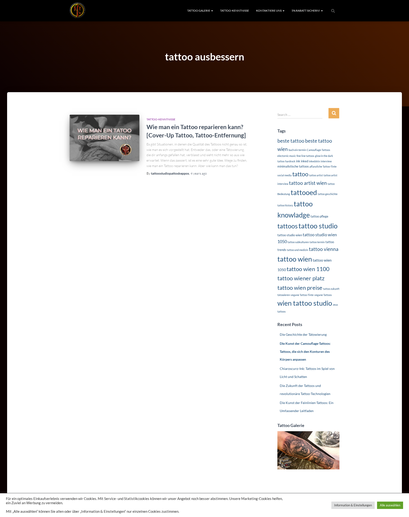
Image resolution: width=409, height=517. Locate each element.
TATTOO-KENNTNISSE (234, 10)
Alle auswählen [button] (390, 505)
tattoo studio (318, 226)
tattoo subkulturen (298, 242)
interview (326, 161)
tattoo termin (317, 242)
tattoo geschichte (328, 193)
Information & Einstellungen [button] (353, 505)
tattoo (300, 173)
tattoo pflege (319, 216)
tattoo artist (316, 175)
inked (304, 161)
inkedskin (314, 161)
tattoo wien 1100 (308, 268)
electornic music (286, 155)
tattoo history (285, 205)
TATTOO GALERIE (199, 10)
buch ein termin (297, 149)
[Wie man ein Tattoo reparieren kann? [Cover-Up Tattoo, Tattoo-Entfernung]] (104, 138)
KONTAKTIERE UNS (269, 10)
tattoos (287, 226)
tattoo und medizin (297, 249)
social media (284, 175)
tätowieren (283, 294)
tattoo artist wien (308, 183)
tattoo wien (294, 259)
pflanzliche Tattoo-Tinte (323, 166)
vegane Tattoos (323, 294)
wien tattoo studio (304, 303)
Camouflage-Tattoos (318, 149)
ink (298, 161)
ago (199, 173)
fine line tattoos (305, 155)
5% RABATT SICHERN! (306, 10)
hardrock (290, 161)
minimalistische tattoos (293, 166)
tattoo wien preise (299, 287)
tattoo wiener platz (301, 278)
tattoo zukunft (331, 288)
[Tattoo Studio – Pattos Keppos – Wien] (77, 10)
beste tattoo (290, 141)
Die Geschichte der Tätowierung (303, 334)
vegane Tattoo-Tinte (302, 294)
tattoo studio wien (289, 235)
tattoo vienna (323, 249)
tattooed (304, 192)
